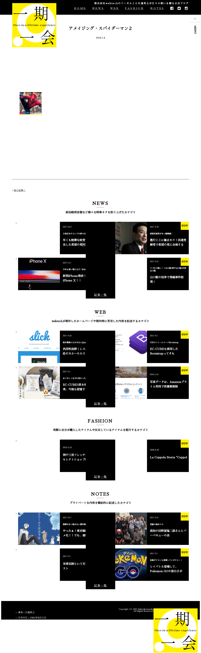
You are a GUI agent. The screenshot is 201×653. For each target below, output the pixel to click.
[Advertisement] (100, 65)
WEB (114, 8)
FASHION (134, 8)
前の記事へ (20, 190)
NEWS (98, 8)
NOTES (157, 8)
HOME (80, 8)
